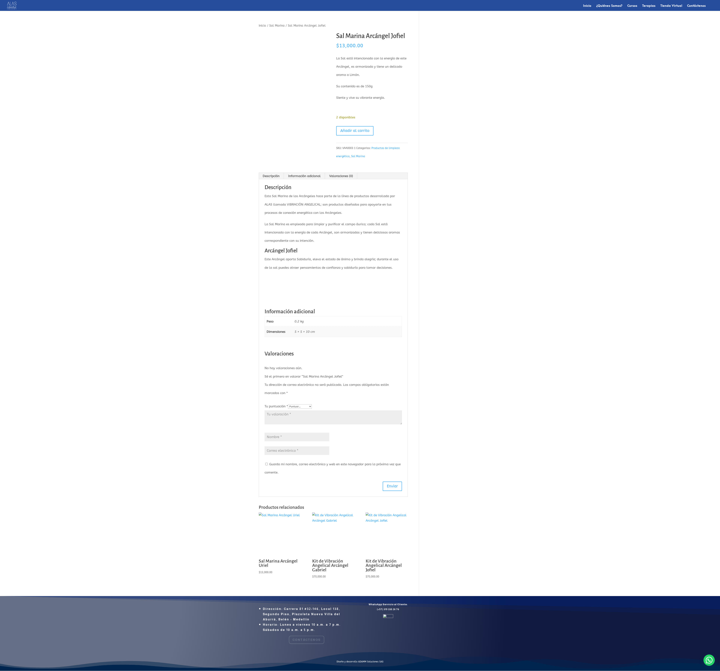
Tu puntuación (276, 406)
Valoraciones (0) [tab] (341, 176)
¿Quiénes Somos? (609, 5)
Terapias (649, 5)
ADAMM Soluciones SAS (370, 661)
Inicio (587, 5)
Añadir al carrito (354, 131)
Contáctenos (696, 5)
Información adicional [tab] (304, 176)
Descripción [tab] (271, 176)
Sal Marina (277, 25)
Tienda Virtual (671, 5)
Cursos (632, 5)
